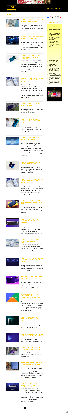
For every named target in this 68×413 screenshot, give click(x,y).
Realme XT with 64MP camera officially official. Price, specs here (32, 180)
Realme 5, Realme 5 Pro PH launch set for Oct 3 (30, 162)
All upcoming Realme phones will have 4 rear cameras (32, 363)
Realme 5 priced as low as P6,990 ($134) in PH (30, 104)
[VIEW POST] (12, 23)
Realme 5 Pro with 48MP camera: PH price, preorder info (31, 120)
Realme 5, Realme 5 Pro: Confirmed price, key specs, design (31, 318)
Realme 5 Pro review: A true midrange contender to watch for (31, 57)
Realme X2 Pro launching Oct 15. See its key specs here (32, 37)
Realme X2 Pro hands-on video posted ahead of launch (32, 20)
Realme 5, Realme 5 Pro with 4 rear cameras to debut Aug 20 (32, 334)
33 (30, 407)
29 (22, 407)
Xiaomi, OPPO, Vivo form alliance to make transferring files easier (30, 295)
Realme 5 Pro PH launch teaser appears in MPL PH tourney (30, 220)
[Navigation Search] (60, 6)
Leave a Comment (38, 60)
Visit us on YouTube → (54, 99)
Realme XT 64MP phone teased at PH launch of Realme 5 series (32, 79)
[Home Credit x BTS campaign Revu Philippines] (34, 2)
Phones (22, 60)
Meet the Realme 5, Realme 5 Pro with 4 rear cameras (31, 277)
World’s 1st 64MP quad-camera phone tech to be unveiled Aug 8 (30, 385)
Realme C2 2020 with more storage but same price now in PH (31, 202)
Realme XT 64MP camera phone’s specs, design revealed (30, 241)
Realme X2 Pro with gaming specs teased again (31, 138)
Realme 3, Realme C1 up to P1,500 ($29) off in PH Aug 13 (30, 348)
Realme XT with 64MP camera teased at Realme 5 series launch (32, 259)
